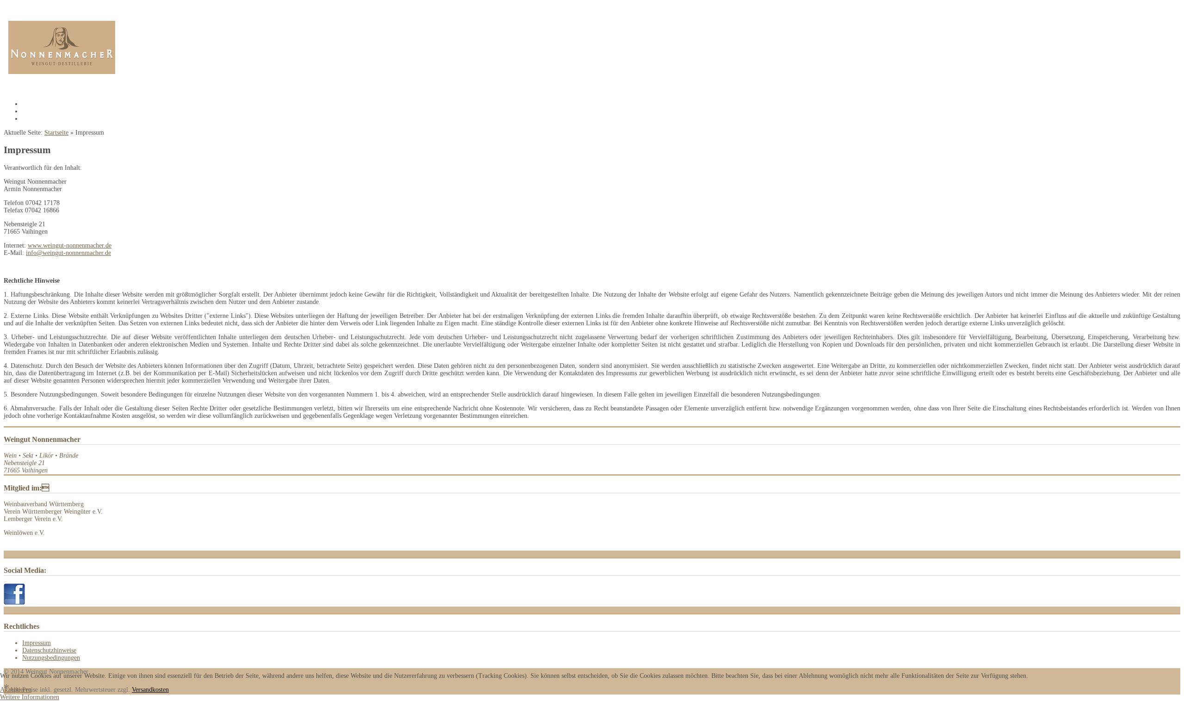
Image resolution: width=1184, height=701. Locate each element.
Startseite (56, 132)
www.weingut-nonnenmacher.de (69, 245)
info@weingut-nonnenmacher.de (68, 252)
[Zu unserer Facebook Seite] (14, 602)
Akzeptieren (15, 689)
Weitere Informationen (29, 697)
